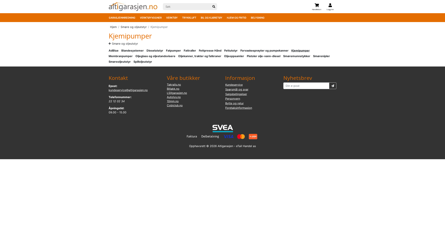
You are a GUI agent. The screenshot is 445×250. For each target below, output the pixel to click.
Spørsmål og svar (236, 89)
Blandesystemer (132, 50)
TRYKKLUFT (189, 17)
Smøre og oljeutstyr (134, 27)
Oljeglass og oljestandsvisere (155, 56)
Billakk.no (173, 88)
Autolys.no (174, 97)
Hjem (113, 27)
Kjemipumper (300, 50)
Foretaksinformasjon (238, 108)
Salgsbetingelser (236, 94)
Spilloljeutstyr (143, 61)
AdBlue (114, 50)
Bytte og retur (234, 103)
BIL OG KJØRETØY (211, 17)
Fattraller (190, 50)
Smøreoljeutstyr (120, 61)
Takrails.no (174, 84)
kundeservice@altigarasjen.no (128, 90)
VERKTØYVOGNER (151, 17)
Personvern (232, 98)
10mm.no (173, 101)
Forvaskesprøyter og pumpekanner (264, 50)
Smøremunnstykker (296, 56)
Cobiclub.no (175, 105)
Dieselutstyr (155, 50)
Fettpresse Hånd (210, 50)
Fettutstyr (231, 50)
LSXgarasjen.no (177, 93)
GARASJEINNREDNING (122, 17)
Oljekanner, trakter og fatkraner (199, 56)
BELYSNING (258, 17)
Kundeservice (234, 84)
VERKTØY (172, 17)
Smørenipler (321, 56)
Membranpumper (121, 56)
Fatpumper (173, 50)
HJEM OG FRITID (236, 17)
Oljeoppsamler (234, 56)
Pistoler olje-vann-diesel (263, 56)
